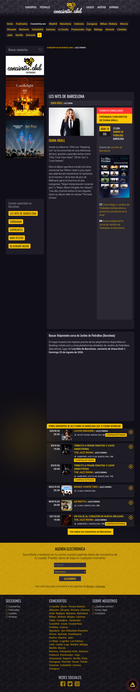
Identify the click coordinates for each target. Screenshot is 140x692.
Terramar (16, 221)
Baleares (24, 29)
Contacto (100, 613)
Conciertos (31, 7)
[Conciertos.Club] (68, 7)
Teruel (75, 661)
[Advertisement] (90, 70)
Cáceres (80, 616)
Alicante (11, 29)
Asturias (50, 29)
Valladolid (37, 29)
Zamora (76, 665)
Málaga (98, 29)
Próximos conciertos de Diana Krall (113, 118)
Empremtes (16, 229)
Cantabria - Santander (69, 620)
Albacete (54, 609)
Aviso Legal (101, 609)
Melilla (53, 647)
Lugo (66, 644)
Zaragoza (92, 23)
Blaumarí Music (19, 246)
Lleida (59, 644)
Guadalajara (74, 634)
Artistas (101, 7)
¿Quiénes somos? (104, 606)
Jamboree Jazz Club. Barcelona (92, 456)
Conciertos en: (38, 23)
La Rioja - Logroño (59, 641)
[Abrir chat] (133, 684)
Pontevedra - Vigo (81, 29)
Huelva (53, 637)
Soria (84, 658)
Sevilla (19, 35)
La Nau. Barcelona (85, 491)
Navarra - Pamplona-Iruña (63, 651)
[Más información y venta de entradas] (131, 432)
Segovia (67, 658)
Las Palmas (76, 641)
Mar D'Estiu (17, 238)
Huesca (62, 637)
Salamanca (55, 658)
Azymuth (80, 501)
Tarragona (54, 661)
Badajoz (60, 613)
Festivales (45, 7)
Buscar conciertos (18, 49)
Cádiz (52, 620)
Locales (90, 7)
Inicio (10, 23)
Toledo (84, 661)
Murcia (124, 23)
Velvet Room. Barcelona (89, 435)
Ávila (52, 613)
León (52, 644)
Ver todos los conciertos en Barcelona (90, 531)
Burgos (71, 616)
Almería (109, 29)
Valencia (79, 23)
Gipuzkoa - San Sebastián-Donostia (68, 630)
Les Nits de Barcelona (23, 213)
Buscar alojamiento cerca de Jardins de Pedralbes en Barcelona (112, 224)
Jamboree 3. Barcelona (88, 524)
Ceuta (64, 623)
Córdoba (121, 29)
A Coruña (63, 29)
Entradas (114, 7)
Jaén (9, 35)
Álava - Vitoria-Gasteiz (72, 606)
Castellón (54, 623)
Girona (52, 634)
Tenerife (66, 661)
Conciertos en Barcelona (60, 48)
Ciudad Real (75, 623)
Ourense (83, 651)
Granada (30, 35)
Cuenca (64, 627)
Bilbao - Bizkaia (108, 23)
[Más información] (131, 488)
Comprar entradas (116, 435)
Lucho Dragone (84, 430)
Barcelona (65, 23)
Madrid (53, 23)
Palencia (54, 654)
